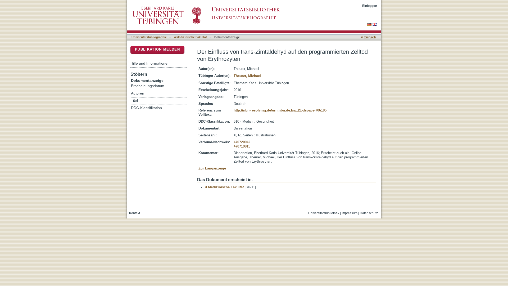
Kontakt (134, 213)
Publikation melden (157, 49)
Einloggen (369, 5)
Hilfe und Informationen (150, 63)
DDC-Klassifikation (146, 108)
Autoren (137, 93)
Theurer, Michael (247, 76)
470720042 (242, 142)
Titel (134, 100)
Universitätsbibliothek (323, 213)
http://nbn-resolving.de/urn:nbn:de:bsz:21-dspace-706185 (280, 110)
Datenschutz (369, 213)
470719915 (242, 146)
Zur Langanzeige (212, 168)
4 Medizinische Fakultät (190, 37)
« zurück (368, 37)
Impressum (349, 213)
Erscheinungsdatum (147, 86)
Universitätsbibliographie (149, 37)
